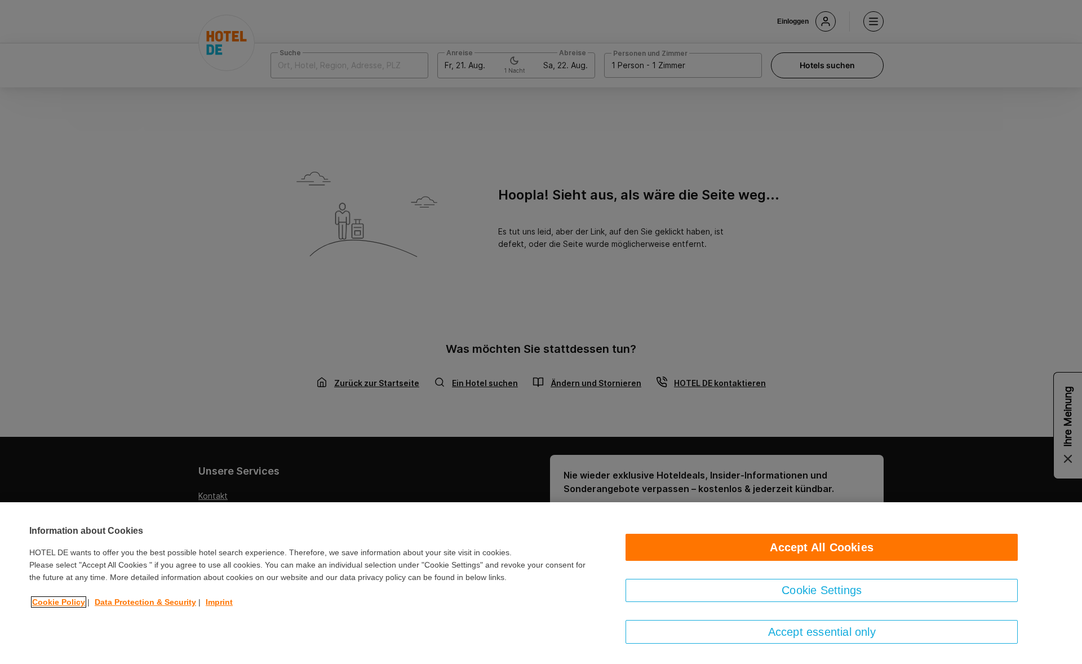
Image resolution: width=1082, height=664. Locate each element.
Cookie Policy (58, 602)
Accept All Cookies (821, 547)
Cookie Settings (822, 590)
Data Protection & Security (145, 602)
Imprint (219, 602)
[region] (541, 583)
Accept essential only (822, 632)
